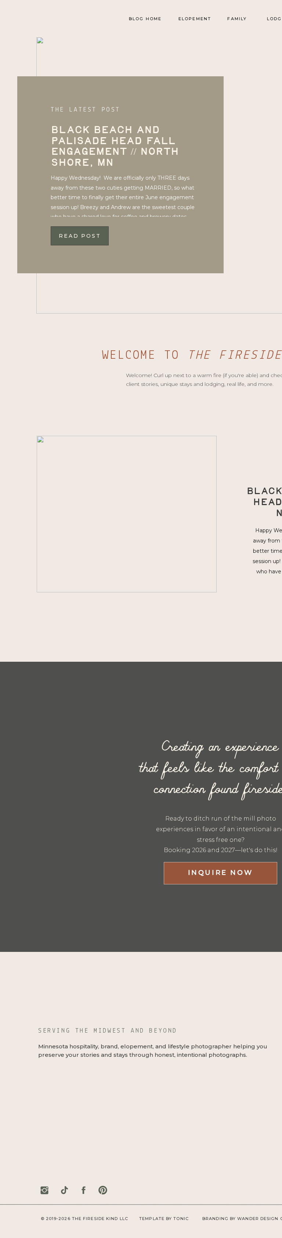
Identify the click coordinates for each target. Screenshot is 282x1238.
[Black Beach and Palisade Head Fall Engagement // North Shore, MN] (127, 514)
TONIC (181, 1218)
